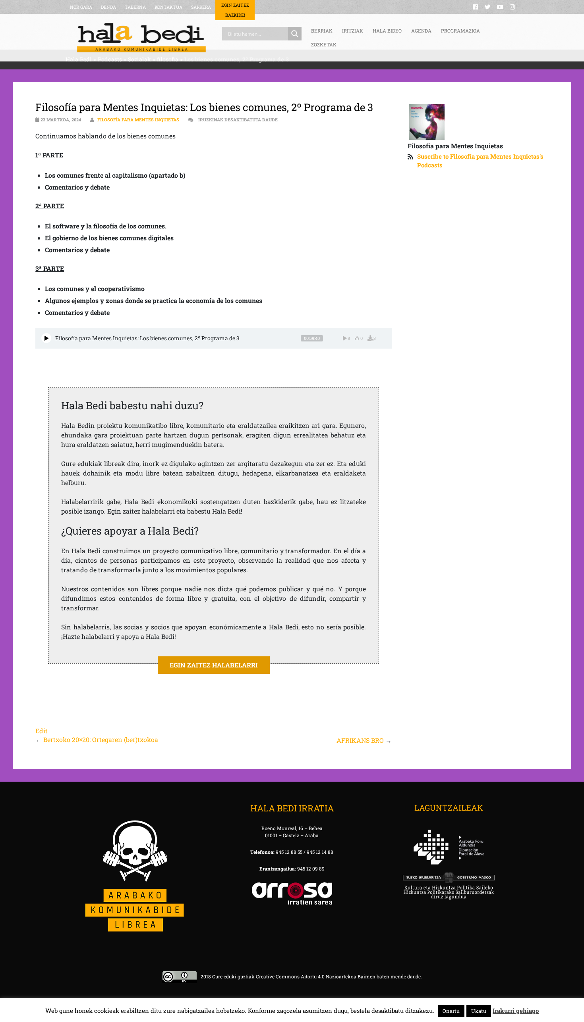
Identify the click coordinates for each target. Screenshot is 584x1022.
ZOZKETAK (323, 44)
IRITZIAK (352, 30)
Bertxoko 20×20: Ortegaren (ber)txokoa (100, 739)
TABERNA (135, 7)
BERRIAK (322, 30)
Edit (41, 731)
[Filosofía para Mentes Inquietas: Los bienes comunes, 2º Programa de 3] (46, 338)
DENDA (108, 7)
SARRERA (201, 7)
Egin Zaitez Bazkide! (235, 10)
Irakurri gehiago (516, 1010)
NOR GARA (81, 7)
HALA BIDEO (387, 30)
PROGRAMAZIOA (460, 30)
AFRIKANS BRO (360, 740)
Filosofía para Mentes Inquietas (138, 120)
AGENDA (421, 30)
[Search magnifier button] (295, 33)
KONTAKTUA (168, 7)
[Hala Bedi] (141, 38)
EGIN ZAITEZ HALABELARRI (214, 665)
